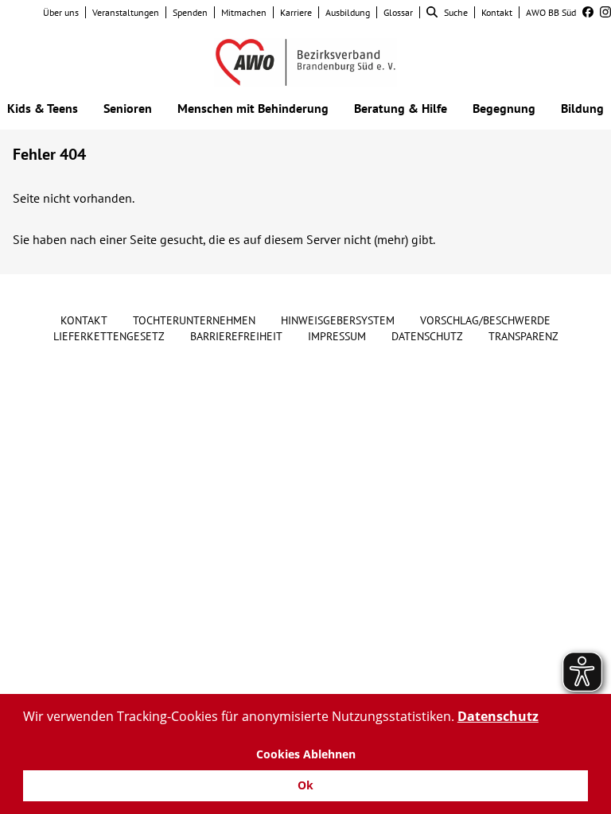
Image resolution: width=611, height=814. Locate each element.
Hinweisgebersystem (338, 320)
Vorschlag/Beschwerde (485, 320)
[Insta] (602, 12)
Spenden (190, 12)
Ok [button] (305, 785)
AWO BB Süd (551, 12)
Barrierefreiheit (236, 336)
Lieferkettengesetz (109, 336)
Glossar (398, 12)
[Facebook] (584, 12)
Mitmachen (244, 12)
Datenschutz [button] (498, 716)
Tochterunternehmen (194, 320)
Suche (456, 12)
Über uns (61, 12)
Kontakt (496, 12)
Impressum (337, 336)
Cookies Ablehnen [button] (306, 754)
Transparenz (523, 336)
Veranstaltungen (125, 12)
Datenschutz (427, 336)
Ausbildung (347, 12)
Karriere (296, 12)
